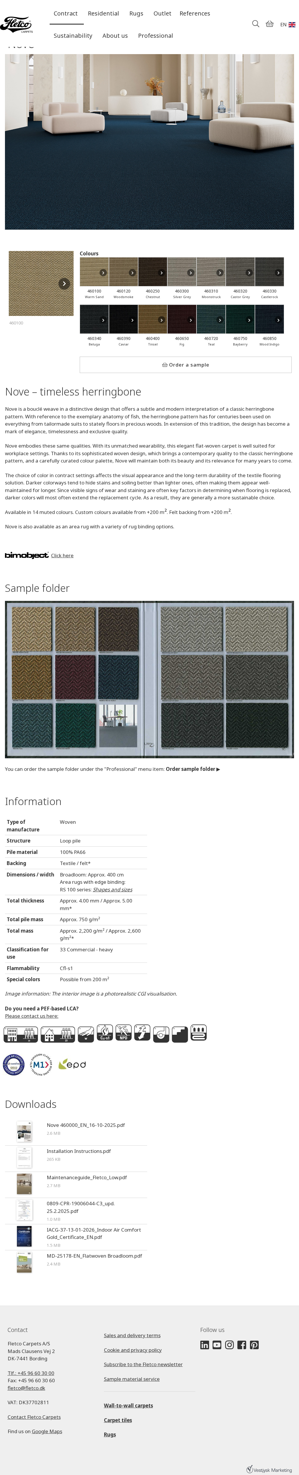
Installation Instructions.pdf (79, 1151)
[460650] (182, 319)
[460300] (182, 271)
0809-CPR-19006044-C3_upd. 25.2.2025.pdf (81, 1207)
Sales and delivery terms (132, 1335)
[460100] (94, 271)
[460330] (269, 271)
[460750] (240, 319)
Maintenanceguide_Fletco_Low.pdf (87, 1177)
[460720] (211, 319)
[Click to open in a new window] (149, 679)
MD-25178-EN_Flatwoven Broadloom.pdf (94, 1255)
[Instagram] (229, 1345)
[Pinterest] (254, 1345)
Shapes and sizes (112, 889)
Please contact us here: (31, 1015)
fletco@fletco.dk (26, 1388)
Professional (155, 35)
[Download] (24, 1132)
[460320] (240, 271)
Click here (62, 555)
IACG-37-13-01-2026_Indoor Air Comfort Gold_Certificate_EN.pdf (94, 1233)
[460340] (94, 319)
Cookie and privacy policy (133, 1350)
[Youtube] (217, 1345)
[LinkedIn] (204, 1345)
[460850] (269, 319)
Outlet (162, 13)
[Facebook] (241, 1345)
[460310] (211, 271)
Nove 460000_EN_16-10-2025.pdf (86, 1125)
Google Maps (47, 1431)
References (195, 13)
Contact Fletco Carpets (34, 1417)
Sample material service (132, 1379)
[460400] (152, 319)
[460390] (123, 319)
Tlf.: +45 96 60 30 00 (31, 1373)
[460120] (123, 271)
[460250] (152, 271)
